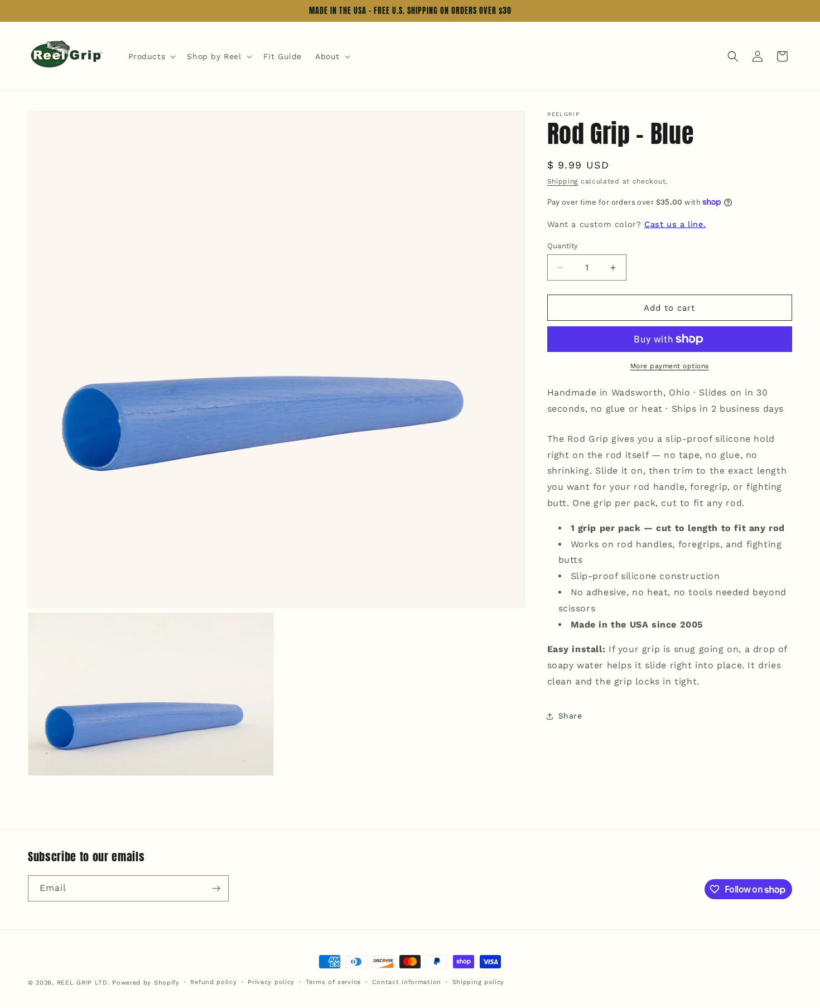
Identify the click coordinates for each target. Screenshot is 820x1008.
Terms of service (333, 982)
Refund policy (213, 982)
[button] (151, 56)
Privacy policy (271, 982)
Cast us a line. (675, 224)
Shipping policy (478, 982)
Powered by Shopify (146, 982)
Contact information (406, 982)
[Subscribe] (216, 888)
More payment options (669, 366)
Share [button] (570, 715)
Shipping (562, 181)
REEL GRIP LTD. (83, 982)
